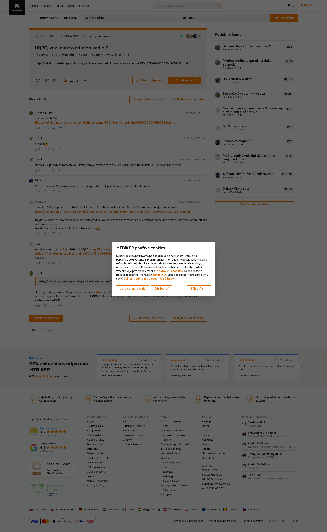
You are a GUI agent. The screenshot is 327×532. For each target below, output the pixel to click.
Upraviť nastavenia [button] (133, 288)
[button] (159, 274)
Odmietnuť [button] (161, 288)
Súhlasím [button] (199, 289)
